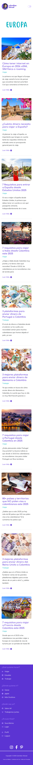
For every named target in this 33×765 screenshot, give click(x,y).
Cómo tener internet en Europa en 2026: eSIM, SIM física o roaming (15, 66)
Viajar (4, 72)
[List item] (11, 747)
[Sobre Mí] (6, 708)
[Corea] (5, 690)
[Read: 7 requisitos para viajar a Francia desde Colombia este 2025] (16, 607)
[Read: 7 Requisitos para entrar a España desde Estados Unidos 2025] (16, 170)
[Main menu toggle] (29, 6)
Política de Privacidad (25, 759)
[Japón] (5, 693)
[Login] (5, 726)
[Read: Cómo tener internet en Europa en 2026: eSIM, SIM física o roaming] (16, 48)
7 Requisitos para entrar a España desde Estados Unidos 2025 (16, 187)
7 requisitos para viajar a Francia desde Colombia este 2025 (15, 625)
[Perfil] (5, 732)
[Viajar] (5, 671)
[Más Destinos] (8, 697)
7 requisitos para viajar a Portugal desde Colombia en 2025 (15, 438)
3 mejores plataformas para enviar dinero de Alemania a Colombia (15, 377)
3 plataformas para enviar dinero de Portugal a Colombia (14, 314)
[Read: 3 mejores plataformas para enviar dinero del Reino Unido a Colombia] (16, 544)
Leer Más (6, 90)
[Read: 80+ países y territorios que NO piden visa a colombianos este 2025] (16, 483)
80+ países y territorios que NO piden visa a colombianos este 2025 (15, 501)
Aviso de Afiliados (7, 759)
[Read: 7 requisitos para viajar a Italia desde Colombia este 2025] (16, 233)
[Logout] (6, 736)
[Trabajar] (6, 678)
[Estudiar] (6, 675)
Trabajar (5, 320)
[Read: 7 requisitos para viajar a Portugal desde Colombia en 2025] (16, 420)
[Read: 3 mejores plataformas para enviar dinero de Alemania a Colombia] (16, 360)
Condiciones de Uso (16, 759)
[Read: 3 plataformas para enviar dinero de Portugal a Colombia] (16, 296)
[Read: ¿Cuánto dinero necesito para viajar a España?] (16, 109)
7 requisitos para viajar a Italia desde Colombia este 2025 (15, 251)
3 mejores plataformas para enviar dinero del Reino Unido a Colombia (16, 562)
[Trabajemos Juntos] (10, 712)
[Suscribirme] (8, 723)
